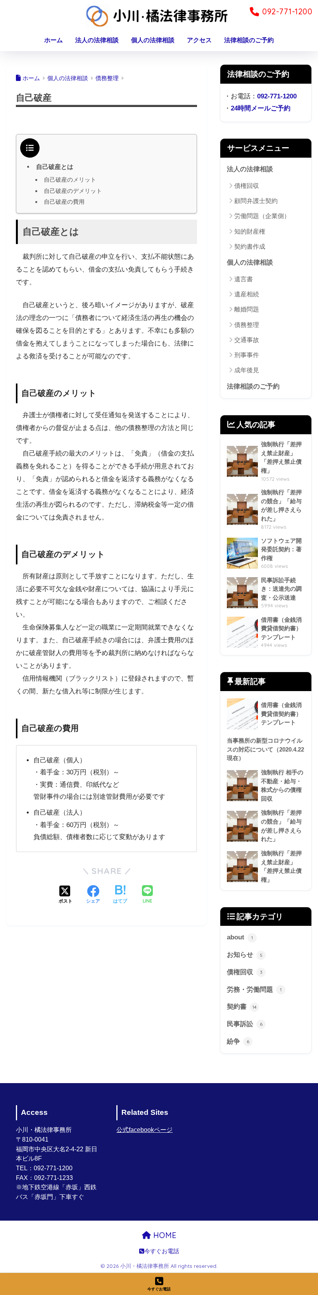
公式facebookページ (144, 1129)
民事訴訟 (245, 1024)
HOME (163, 1235)
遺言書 (243, 279)
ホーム (53, 40)
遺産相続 (246, 294)
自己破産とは (54, 166)
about (240, 937)
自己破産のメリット (70, 179)
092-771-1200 (277, 96)
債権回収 (246, 185)
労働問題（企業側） (262, 216)
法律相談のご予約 (249, 40)
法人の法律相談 (97, 40)
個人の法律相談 (153, 40)
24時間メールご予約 (260, 108)
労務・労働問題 (254, 989)
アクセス (199, 40)
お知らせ (245, 954)
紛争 (238, 1041)
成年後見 (246, 370)
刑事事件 (246, 355)
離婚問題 (246, 309)
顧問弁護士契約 (256, 201)
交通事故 (246, 340)
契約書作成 (249, 246)
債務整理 (246, 325)
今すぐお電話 (161, 1251)
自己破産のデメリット (73, 190)
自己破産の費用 (64, 201)
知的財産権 (249, 231)
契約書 (242, 1006)
